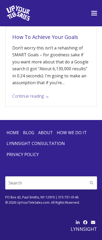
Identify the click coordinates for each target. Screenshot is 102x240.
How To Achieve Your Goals (45, 37)
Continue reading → (30, 96)
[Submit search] (91, 183)
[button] (94, 13)
